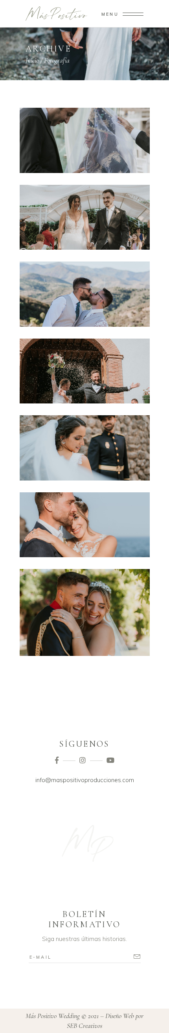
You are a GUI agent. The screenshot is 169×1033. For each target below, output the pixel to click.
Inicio (32, 60)
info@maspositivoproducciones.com (84, 780)
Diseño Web (119, 1015)
